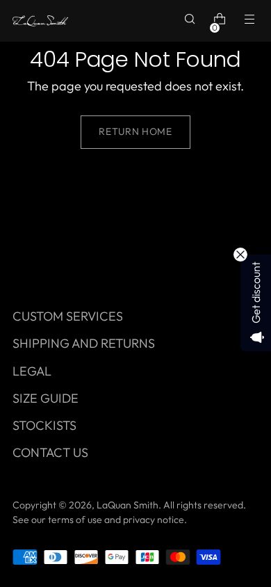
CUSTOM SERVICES (68, 316)
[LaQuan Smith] (40, 20)
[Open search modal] (191, 21)
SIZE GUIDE (46, 398)
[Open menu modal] (251, 21)
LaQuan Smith (127, 505)
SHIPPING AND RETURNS (84, 343)
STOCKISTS (44, 425)
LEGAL (32, 371)
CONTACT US (50, 452)
